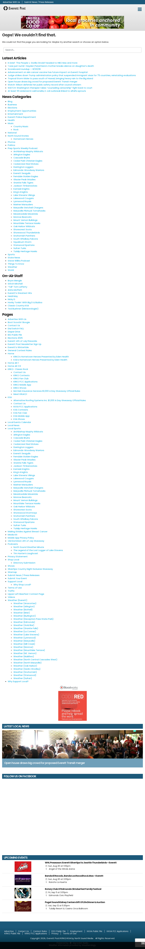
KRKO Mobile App (22, 384)
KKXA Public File (94, 931)
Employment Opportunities (22, 110)
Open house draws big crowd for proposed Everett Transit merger (42, 81)
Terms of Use (15, 587)
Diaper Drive (14, 331)
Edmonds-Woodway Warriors (28, 170)
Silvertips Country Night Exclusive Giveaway (30, 568)
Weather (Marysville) (24, 640)
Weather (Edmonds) (24, 622)
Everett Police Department (22, 117)
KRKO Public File (12, 933)
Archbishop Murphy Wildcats (28, 151)
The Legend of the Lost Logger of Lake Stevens (38, 550)
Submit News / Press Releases (39, 2)
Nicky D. (11, 299)
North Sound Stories (18, 135)
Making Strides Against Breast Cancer (27, 531)
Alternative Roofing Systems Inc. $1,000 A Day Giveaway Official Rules (49, 400)
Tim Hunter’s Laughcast (25, 553)
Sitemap (12, 572)
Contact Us (14, 325)
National (12, 132)
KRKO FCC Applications (25, 381)
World (11, 270)
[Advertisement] (72, 22)
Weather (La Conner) (24, 631)
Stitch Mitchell (15, 283)
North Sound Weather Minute (28, 547)
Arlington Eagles (21, 154)
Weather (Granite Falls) (25, 628)
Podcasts (13, 543)
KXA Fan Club (20, 412)
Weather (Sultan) (22, 678)
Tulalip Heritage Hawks (25, 251)
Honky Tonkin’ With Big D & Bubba (25, 302)
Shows (11, 565)
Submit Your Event (17, 578)
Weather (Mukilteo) (23, 656)
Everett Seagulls (21, 173)
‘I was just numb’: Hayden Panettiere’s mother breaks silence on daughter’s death (51, 65)
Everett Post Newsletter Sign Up (24, 344)
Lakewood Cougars (23, 198)
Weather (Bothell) (23, 609)
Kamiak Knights (21, 188)
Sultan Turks (19, 248)
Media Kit (12, 534)
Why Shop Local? (22, 584)
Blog (10, 101)
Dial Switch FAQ (16, 328)
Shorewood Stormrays (25, 512)
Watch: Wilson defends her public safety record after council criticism (44, 84)
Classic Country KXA (18, 305)
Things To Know (16, 263)
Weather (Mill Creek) (24, 643)
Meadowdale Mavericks (25, 213)
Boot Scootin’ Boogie (19, 322)
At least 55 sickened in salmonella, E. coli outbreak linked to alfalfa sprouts (47, 90)
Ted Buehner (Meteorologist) (23, 308)
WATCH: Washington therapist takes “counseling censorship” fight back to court (50, 87)
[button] (140, 9)
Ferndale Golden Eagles (25, 176)
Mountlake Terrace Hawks (26, 223)
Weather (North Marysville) (27, 662)
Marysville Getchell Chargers (28, 207)
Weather (12, 266)
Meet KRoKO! (20, 394)
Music (11, 123)
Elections (12, 107)
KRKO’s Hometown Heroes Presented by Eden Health (41, 356)
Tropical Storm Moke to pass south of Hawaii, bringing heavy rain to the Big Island (50, 78)
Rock (15, 129)
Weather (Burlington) (24, 615)
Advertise (9, 931)
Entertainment (15, 113)
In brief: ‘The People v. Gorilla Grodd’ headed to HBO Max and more (42, 62)
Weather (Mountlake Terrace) (29, 650)
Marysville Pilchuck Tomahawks (29, 210)
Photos (11, 142)
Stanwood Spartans (24, 245)
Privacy (54, 933)
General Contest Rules (20, 350)
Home (11, 353)
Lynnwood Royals (22, 201)
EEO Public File (15, 334)
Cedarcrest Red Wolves (26, 163)
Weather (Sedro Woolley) (26, 668)
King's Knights (20, 191)
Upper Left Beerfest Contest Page (26, 593)
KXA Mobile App (21, 415)
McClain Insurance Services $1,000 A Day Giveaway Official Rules (46, 390)
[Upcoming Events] (23, 866)
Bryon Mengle (15, 280)
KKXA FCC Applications (25, 406)
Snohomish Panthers (24, 235)
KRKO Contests (21, 375)
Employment (76, 931)
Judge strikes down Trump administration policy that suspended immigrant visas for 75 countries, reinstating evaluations (72, 75)
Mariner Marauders (23, 204)
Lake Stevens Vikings (24, 195)
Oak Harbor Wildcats (24, 226)
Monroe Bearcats (22, 216)
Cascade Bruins (21, 157)
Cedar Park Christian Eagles (27, 160)
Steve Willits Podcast (19, 260)
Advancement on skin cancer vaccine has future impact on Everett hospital (48, 72)
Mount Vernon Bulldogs (25, 220)
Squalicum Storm (22, 241)
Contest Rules (40, 931)
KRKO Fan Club (21, 378)
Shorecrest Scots (22, 229)
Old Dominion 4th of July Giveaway (26, 540)
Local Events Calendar (19, 422)
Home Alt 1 (13, 362)
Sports (11, 254)
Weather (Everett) (17, 600)
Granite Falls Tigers (23, 182)
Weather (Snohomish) (25, 672)
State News (14, 257)
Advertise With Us (11, 2)
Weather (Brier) (21, 612)
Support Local (15, 581)
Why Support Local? (18, 681)
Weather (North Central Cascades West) (35, 659)
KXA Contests (20, 409)
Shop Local (13, 559)
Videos (11, 597)
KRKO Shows (19, 387)
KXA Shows (19, 419)
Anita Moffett (15, 289)
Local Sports (14, 428)
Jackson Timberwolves (25, 185)
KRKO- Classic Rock (18, 369)
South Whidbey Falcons (25, 238)
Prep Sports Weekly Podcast (23, 148)
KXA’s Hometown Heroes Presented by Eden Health (40, 359)
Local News (13, 425)
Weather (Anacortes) (24, 603)
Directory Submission (24, 562)
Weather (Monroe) (23, 647)
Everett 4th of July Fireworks (22, 341)
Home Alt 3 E (14, 365)
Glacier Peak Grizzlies (24, 179)
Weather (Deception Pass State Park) (33, 618)
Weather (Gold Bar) (23, 625)
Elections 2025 (15, 337)
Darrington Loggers (23, 167)
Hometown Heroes (23, 138)
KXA (10, 397)
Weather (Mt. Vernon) (25, 653)
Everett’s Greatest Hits (20, 293)
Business (12, 104)
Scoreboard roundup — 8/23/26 (24, 69)
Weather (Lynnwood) (24, 637)
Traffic (11, 590)
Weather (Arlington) (24, 606)
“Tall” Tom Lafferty (17, 286)
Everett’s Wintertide (18, 347)
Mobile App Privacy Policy (21, 537)
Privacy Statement (18, 556)
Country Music (20, 126)
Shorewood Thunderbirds (26, 232)
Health (11, 120)
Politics (11, 145)
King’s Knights (20, 472)
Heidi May (13, 296)
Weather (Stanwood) (24, 675)
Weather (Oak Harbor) (25, 665)
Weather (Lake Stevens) (26, 634)
